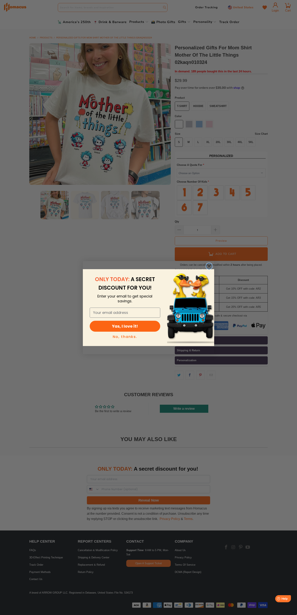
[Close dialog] (209, 266)
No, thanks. (125, 336)
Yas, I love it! (125, 326)
